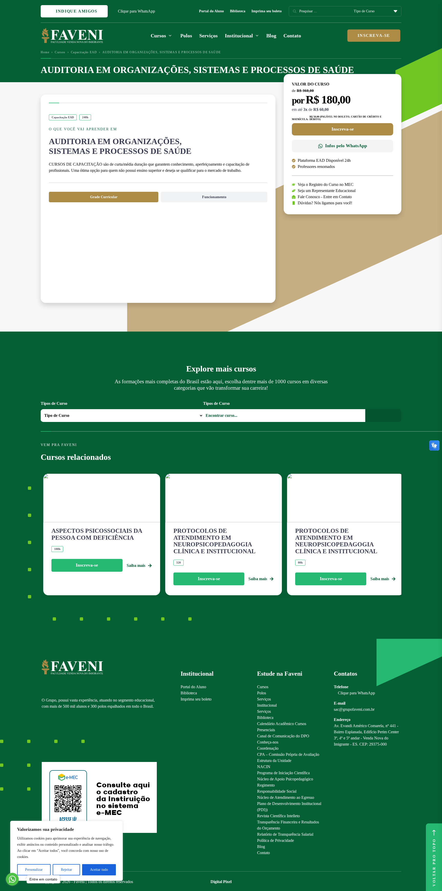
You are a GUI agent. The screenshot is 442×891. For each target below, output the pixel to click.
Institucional (267, 705)
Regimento (266, 785)
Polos (186, 35)
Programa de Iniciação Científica (283, 773)
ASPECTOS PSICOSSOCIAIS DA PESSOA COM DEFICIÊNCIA (96, 534)
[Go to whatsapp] (12, 879)
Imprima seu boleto (266, 11)
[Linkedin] (71, 735)
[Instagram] (44, 735)
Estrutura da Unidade (274, 760)
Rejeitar (66, 870)
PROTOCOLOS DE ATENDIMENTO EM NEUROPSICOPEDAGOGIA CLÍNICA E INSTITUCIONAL (214, 540)
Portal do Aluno (211, 11)
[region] (66, 851)
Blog (271, 35)
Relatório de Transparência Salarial (285, 834)
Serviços (208, 35)
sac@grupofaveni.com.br (354, 709)
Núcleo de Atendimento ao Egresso (285, 797)
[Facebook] (53, 735)
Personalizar (34, 870)
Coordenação (268, 748)
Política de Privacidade (275, 840)
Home (45, 52)
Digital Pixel (221, 881)
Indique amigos (75, 11)
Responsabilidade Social (276, 791)
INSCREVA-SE (374, 35)
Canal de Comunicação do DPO (283, 736)
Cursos (60, 52)
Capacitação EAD (84, 52)
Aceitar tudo (99, 870)
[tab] (103, 197)
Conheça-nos (267, 742)
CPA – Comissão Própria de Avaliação (288, 754)
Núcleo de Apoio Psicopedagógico (285, 779)
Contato (292, 35)
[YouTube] (62, 735)
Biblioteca (237, 11)
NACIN (263, 767)
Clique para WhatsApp (136, 11)
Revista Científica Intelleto (278, 816)
